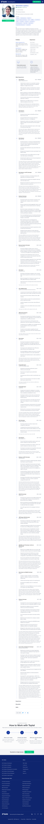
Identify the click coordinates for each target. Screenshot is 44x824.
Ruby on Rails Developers (27, 797)
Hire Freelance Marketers (6, 767)
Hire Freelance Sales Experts (7, 775)
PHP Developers (25, 789)
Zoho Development (19, 23)
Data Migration (32, 21)
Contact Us (25, 765)
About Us (24, 773)
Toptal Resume (25, 769)
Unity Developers (25, 803)
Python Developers (25, 793)
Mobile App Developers (6, 789)
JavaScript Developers (26, 781)
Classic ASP (25, 23)
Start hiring (29, 752)
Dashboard (26, 21)
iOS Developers (5, 806)
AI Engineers (4, 791)
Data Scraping (31, 23)
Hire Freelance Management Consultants (9, 769)
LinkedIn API (28, 24)
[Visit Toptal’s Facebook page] (38, 814)
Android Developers (5, 793)
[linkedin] (28, 712)
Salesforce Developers (26, 799)
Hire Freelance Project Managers (8, 771)
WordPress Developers (26, 806)
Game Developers (5, 801)
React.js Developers (26, 795)
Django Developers (5, 797)
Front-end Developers (6, 783)
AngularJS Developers (6, 795)
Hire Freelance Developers (7, 763)
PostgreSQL (22, 21)
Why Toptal (25, 763)
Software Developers (6, 785)
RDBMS (32, 19)
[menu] (42, 2)
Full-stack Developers (6, 781)
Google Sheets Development (20, 24)
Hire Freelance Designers (6, 765)
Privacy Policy (23, 819)
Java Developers (5, 808)
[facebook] (25, 712)
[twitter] (23, 712)
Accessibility (34, 819)
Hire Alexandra (8, 20)
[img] (21, 7)
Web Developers (5, 787)
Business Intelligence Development (21, 19)
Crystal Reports (37, 19)
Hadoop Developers (5, 803)
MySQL (17, 21)
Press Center (25, 767)
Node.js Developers (26, 787)
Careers (24, 771)
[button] (29, 77)
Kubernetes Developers (26, 783)
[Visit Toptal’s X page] (35, 814)
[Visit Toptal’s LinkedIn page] (32, 814)
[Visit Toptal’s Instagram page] (41, 814)
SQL (29, 19)
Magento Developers (26, 785)
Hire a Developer (37, 1)
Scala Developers (25, 801)
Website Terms (28, 819)
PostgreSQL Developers (26, 791)
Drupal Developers (5, 799)
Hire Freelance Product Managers (8, 773)
